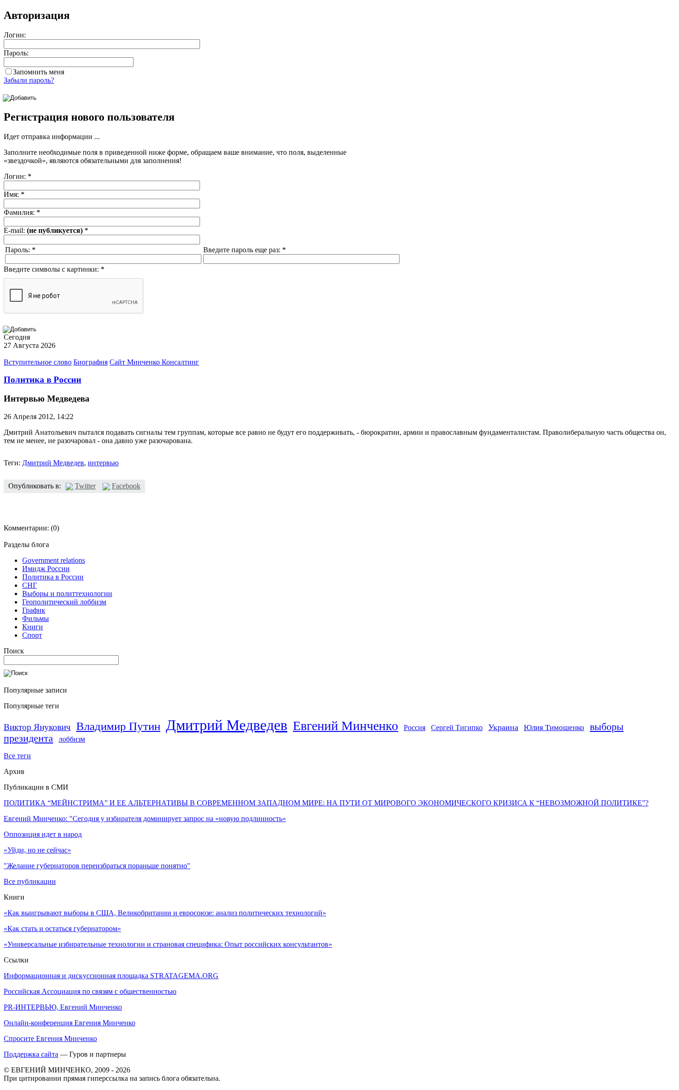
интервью (103, 463)
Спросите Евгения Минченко (50, 1038)
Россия (414, 727)
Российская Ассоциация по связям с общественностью (90, 991)
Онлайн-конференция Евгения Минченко (69, 1023)
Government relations (53, 560)
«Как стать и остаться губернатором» (62, 928)
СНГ (29, 585)
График (33, 610)
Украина (503, 727)
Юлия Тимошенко (554, 727)
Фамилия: (22, 212)
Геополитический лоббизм (64, 602)
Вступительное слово (38, 362)
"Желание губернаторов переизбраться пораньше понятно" (97, 866)
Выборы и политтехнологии (67, 593)
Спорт (32, 635)
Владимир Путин (118, 726)
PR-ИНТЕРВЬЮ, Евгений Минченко (63, 1007)
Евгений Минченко (345, 726)
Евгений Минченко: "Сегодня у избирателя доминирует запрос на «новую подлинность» (145, 818)
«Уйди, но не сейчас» (37, 850)
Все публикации (30, 881)
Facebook (126, 486)
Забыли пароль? (29, 80)
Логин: (15, 35)
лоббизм (72, 739)
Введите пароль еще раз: (244, 250)
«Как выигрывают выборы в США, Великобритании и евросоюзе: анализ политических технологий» (165, 913)
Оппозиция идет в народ (43, 834)
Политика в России (42, 379)
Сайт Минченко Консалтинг (154, 362)
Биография (90, 362)
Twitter (85, 486)
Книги (32, 627)
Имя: (14, 194)
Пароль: (16, 53)
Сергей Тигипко (457, 727)
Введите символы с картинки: (54, 269)
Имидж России (46, 568)
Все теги (17, 756)
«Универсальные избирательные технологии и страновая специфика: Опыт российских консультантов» (168, 944)
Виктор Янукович (37, 727)
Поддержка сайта (31, 1054)
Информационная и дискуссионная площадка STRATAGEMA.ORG (111, 976)
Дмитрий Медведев (53, 463)
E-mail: (46, 230)
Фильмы (35, 618)
